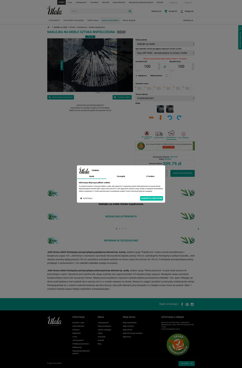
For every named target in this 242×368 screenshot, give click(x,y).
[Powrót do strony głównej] (48, 27)
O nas (69, 2)
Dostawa (76, 330)
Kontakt (160, 2)
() (156, 11)
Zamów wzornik (175, 49)
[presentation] (198, 228)
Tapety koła (93, 20)
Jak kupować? (81, 2)
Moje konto (129, 316)
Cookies (62, 2)
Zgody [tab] (91, 176)
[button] (159, 64)
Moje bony (127, 337)
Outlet (100, 333)
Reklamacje (76, 347)
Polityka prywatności (80, 344)
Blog (99, 344)
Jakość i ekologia (104, 330)
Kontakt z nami (78, 323)
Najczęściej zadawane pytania (141, 2)
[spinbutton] (147, 66)
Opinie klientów (119, 2)
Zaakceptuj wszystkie (151, 198)
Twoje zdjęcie (128, 20)
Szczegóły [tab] (121, 176)
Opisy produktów (104, 326)
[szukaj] (130, 11)
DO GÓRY (184, 363)
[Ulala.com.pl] (57, 10)
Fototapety (54, 20)
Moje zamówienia (130, 323)
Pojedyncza (142, 76)
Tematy (72, 27)
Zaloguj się (189, 11)
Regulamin (76, 333)
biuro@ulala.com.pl (173, 329)
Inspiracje (188, 20)
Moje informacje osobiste (132, 333)
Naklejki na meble (110, 20)
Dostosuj (88, 198)
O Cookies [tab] (150, 176)
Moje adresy (127, 330)
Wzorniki (105, 2)
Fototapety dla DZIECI (73, 20)
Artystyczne (82, 27)
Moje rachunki (128, 326)
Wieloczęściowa (156, 76)
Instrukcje (94, 2)
